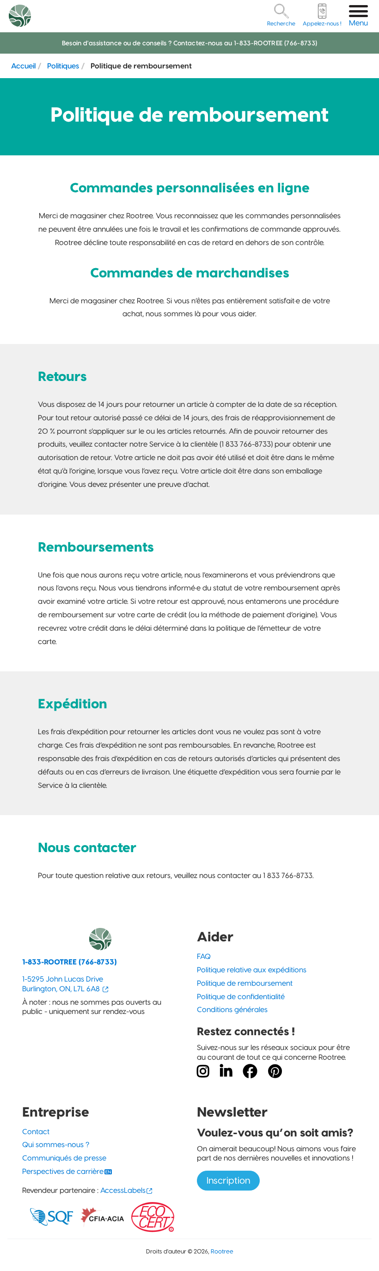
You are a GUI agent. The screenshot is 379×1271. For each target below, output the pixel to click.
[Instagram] (203, 1071)
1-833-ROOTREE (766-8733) (69, 962)
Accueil (23, 65)
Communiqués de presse (64, 1158)
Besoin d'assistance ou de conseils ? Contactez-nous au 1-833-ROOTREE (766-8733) (190, 43)
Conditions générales (232, 1009)
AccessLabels (123, 1190)
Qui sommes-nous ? (55, 1144)
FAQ (204, 956)
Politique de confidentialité (241, 996)
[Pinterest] (275, 1071)
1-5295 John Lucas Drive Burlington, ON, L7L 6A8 (62, 984)
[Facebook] (250, 1071)
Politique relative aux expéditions (251, 969)
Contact (35, 1131)
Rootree (222, 1251)
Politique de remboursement (245, 983)
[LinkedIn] (226, 1071)
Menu (358, 22)
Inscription (228, 1180)
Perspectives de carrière (63, 1171)
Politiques (63, 65)
